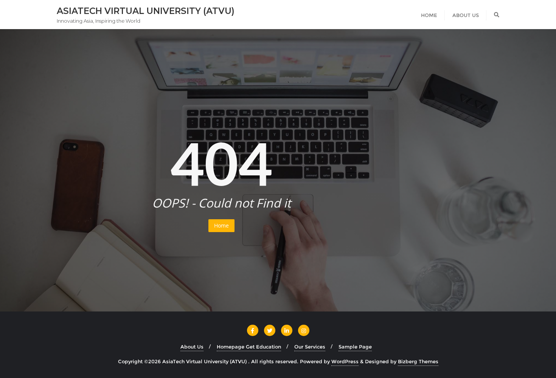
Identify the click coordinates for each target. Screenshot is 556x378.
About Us (191, 347)
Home (221, 225)
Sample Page (355, 347)
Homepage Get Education (249, 347)
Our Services (309, 347)
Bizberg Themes (418, 361)
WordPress (345, 361)
